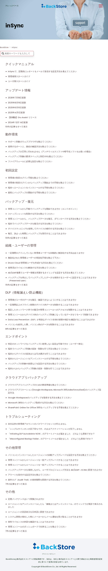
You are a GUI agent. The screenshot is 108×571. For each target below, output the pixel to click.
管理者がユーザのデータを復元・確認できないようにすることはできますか (42, 299)
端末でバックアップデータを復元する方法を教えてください (35, 223)
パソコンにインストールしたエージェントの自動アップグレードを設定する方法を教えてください (52, 455)
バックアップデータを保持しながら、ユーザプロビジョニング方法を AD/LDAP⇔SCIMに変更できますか (55, 469)
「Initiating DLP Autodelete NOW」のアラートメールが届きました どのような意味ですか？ (51, 433)
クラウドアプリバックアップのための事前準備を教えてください (37, 384)
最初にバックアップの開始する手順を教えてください (32, 192)
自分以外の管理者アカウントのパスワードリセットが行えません (37, 423)
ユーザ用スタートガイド (19, 81)
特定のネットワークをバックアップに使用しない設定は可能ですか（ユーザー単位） (46, 343)
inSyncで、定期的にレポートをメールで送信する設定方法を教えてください (42, 71)
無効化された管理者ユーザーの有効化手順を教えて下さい (34, 257)
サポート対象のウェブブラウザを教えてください (30, 141)
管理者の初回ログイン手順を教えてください (28, 177)
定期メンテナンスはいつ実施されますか (26, 499)
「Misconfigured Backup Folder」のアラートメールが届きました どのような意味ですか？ (50, 438)
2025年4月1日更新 (16, 112)
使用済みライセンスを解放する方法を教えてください (32, 267)
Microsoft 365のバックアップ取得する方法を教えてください (36, 402)
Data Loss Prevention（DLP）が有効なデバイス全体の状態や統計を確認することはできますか (51, 319)
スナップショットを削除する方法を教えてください (31, 213)
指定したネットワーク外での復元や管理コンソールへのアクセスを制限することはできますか (50, 309)
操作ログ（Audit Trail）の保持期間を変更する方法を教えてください (39, 479)
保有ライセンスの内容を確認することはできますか (31, 521)
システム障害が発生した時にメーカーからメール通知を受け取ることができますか (45, 516)
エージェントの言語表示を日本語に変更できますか (31, 511)
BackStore (4, 47)
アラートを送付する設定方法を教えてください (29, 474)
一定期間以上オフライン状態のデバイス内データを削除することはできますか (43, 304)
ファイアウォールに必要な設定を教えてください (30, 161)
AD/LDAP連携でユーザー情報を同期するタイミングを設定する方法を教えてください (46, 272)
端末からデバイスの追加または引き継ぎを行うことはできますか (37, 353)
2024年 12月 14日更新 (18, 122)
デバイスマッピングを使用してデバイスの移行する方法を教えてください (41, 228)
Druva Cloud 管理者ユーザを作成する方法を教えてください (35, 262)
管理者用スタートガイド (19, 76)
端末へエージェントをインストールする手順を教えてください (36, 187)
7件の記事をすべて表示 (16, 484)
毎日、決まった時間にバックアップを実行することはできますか (37, 233)
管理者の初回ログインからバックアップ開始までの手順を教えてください (41, 182)
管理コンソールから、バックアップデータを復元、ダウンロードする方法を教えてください (49, 218)
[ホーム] (54, 5)
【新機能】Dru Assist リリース (22, 117)
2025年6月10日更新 (17, 107)
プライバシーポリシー (49, 554)
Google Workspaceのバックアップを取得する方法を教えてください (40, 397)
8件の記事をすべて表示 (16, 328)
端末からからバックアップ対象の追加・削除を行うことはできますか (39, 368)
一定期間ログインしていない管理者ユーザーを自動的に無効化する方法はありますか (46, 252)
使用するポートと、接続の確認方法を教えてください (32, 146)
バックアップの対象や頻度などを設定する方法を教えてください (37, 363)
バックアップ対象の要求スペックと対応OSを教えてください (35, 156)
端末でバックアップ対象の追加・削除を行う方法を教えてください (38, 348)
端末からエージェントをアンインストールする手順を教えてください (39, 358)
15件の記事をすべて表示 (16, 284)
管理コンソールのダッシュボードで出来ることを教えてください (37, 526)
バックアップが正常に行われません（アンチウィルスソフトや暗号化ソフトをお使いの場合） (50, 151)
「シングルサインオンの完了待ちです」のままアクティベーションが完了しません (45, 428)
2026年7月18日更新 (17, 97)
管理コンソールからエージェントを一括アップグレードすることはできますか (43, 460)
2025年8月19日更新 (17, 102)
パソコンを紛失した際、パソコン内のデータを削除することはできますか (41, 324)
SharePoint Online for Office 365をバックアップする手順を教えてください (43, 407)
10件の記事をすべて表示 (16, 126)
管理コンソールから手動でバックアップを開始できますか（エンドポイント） (43, 208)
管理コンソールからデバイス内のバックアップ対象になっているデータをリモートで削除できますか (53, 314)
